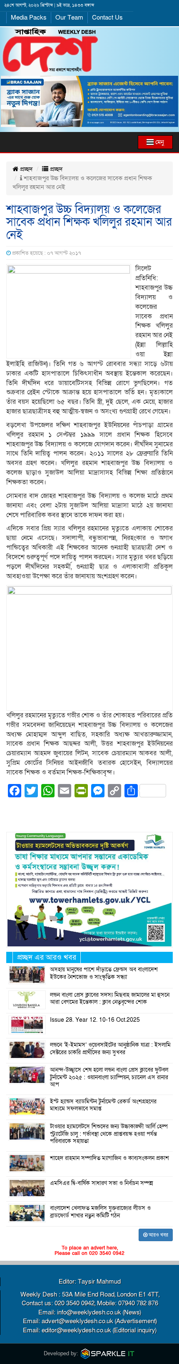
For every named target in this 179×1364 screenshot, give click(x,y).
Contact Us (107, 17)
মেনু (159, 142)
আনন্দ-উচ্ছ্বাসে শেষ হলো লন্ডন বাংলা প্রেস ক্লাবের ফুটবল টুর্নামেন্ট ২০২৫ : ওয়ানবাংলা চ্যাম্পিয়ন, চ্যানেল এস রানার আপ (109, 1077)
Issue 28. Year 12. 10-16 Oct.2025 (95, 1020)
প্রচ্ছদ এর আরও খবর (46, 957)
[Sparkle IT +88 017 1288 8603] (108, 1353)
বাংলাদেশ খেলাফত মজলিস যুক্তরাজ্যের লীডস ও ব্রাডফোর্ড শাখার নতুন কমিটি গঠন (100, 1212)
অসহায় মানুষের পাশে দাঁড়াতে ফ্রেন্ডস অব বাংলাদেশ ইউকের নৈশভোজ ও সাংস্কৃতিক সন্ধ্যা (104, 973)
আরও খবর (157, 1235)
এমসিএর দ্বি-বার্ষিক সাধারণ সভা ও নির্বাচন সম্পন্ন (101, 1183)
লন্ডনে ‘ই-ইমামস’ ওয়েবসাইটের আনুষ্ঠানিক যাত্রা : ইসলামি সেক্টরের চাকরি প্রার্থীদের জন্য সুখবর (110, 1048)
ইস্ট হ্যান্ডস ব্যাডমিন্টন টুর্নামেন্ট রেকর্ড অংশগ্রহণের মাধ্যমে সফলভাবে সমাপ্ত (103, 1105)
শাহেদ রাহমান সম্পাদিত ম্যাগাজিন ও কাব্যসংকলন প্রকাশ (109, 1158)
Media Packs (29, 17)
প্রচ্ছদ (25, 169)
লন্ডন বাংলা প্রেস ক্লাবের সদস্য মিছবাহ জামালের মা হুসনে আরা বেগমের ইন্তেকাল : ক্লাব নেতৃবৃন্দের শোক (109, 998)
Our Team (69, 17)
